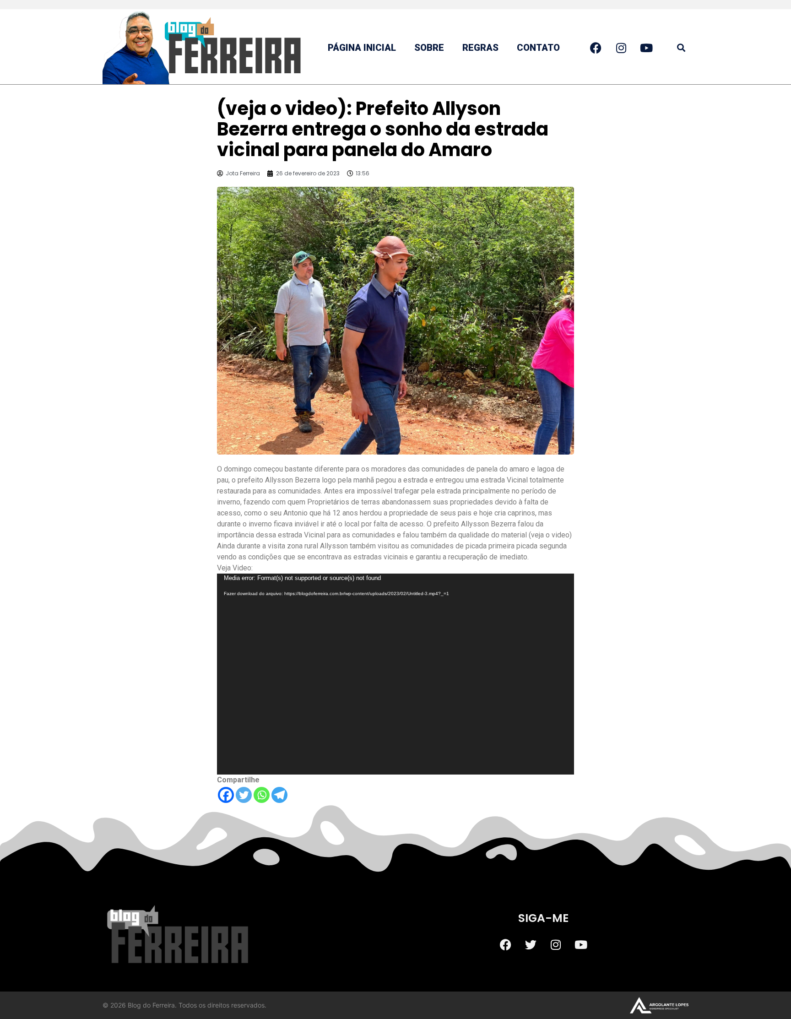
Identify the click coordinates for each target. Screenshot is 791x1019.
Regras (480, 47)
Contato (538, 47)
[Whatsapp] (262, 795)
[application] (395, 674)
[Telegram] (279, 795)
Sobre (429, 47)
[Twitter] (244, 795)
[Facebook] (226, 795)
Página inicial (362, 47)
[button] (680, 47)
